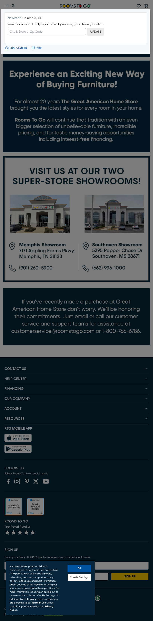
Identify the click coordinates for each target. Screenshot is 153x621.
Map (39, 48)
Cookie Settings (79, 577)
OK (79, 568)
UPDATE (95, 31)
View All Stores (18, 48)
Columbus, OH (32, 18)
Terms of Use (39, 603)
